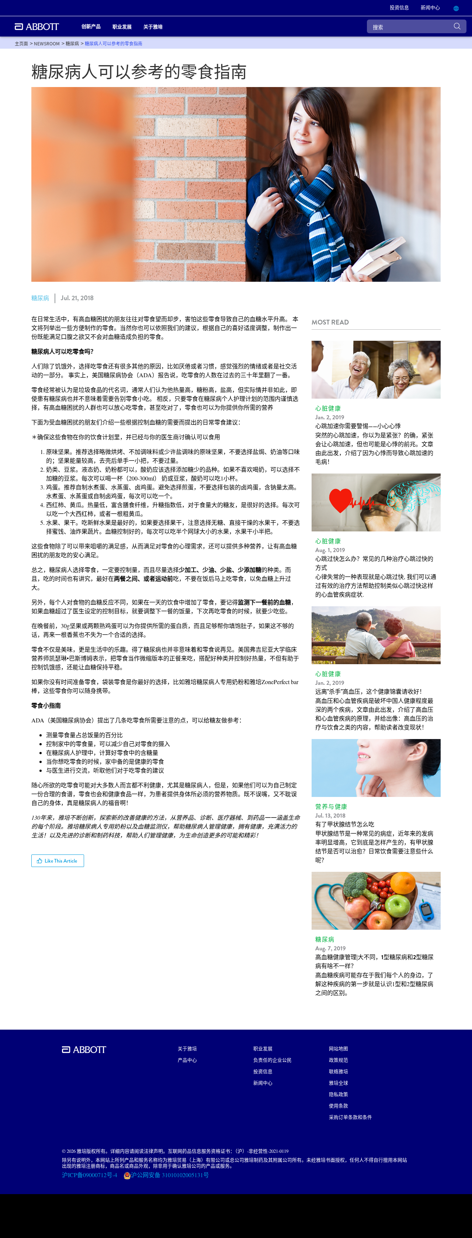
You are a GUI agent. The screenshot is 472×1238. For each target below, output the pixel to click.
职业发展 (263, 1048)
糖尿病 (40, 298)
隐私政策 (338, 1093)
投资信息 (263, 1071)
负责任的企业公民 (272, 1059)
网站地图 (338, 1048)
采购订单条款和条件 (350, 1116)
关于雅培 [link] (153, 26)
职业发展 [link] (122, 26)
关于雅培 (187, 1048)
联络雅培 (338, 1071)
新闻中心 (263, 1082)
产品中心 (187, 1059)
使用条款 (338, 1105)
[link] (21, 43)
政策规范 (338, 1059)
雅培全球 (338, 1082)
